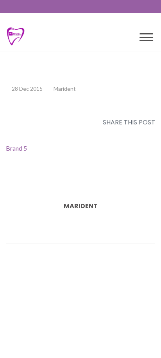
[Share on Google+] (92, 133)
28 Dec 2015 (27, 88)
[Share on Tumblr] (137, 133)
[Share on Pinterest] (114, 133)
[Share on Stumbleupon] (126, 133)
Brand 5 (16, 148)
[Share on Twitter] (80, 133)
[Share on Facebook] (69, 133)
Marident (65, 88)
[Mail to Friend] (148, 133)
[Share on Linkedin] (103, 133)
